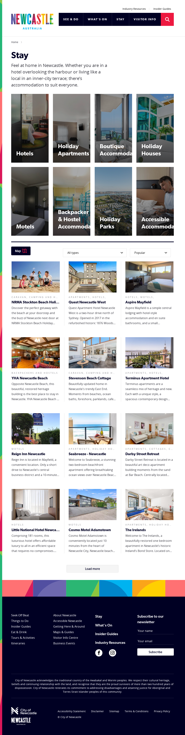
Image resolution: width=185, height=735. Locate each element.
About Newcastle (64, 615)
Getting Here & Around (69, 626)
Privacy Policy (162, 711)
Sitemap (114, 711)
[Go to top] (177, 727)
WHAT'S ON (97, 19)
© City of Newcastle (69, 717)
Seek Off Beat (20, 615)
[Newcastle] (21, 721)
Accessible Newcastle (67, 621)
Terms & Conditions (137, 711)
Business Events (64, 643)
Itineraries (18, 643)
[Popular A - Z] (149, 252)
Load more (92, 569)
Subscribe (155, 652)
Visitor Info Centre (65, 638)
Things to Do (20, 621)
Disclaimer (97, 711)
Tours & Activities (23, 638)
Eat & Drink (19, 632)
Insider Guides (162, 8)
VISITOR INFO (145, 19)
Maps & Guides (63, 632)
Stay (98, 616)
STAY (120, 19)
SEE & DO (71, 19)
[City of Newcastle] (24, 710)
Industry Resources (134, 8)
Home (14, 42)
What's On (103, 625)
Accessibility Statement (72, 711)
